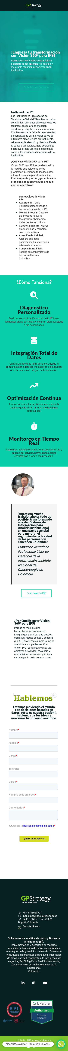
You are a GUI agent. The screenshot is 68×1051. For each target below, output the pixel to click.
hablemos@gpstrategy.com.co (40, 915)
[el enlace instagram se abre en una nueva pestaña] (34, 1046)
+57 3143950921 (32, 912)
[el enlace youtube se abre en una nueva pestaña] (39, 1046)
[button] (61, 1044)
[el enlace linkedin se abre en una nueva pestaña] (28, 1046)
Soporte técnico (31, 926)
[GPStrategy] (34, 5)
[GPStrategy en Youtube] (45, 983)
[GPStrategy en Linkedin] (23, 983)
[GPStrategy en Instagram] (34, 983)
